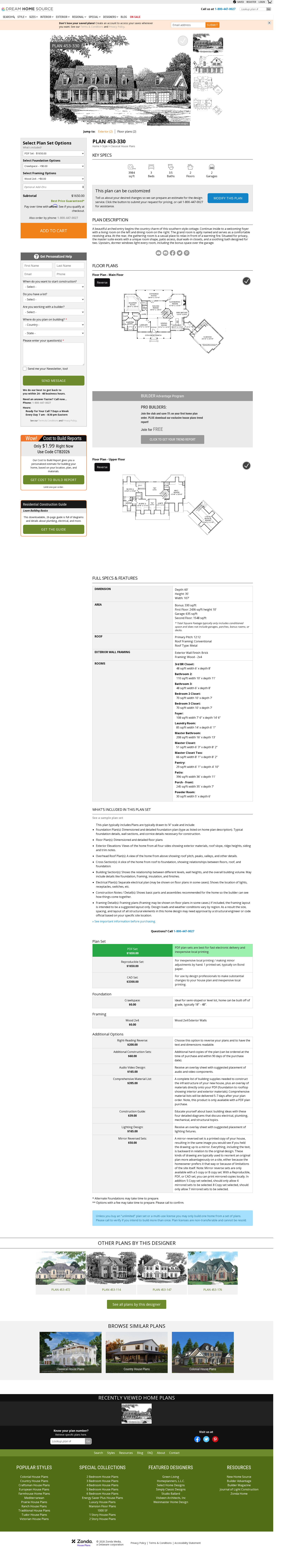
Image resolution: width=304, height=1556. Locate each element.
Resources (126, 1453)
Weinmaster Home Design (170, 1502)
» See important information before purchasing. (124, 921)
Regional (78, 17)
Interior (46, 17)
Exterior (62, 17)
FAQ (150, 1453)
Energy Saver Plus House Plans (102, 1498)
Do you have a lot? (35, 294)
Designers (110, 17)
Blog (124, 17)
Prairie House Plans (34, 1502)
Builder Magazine (239, 1485)
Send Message (54, 380)
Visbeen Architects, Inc (171, 1498)
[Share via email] (158, 253)
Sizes (32, 17)
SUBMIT (212, 25)
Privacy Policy (116, 26)
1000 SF (102, 1510)
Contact (174, 1453)
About (161, 1453)
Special (94, 17)
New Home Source (239, 1477)
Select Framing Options (39, 173)
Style (21, 17)
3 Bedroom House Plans (102, 1481)
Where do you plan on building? (45, 319)
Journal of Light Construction (239, 1489)
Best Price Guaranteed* (67, 201)
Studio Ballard (171, 1494)
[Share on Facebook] (172, 253)
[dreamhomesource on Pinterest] (215, 1439)
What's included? (32, 147)
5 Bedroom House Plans (102, 1489)
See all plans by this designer (137, 1304)
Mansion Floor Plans (102, 1506)
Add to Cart (53, 230)
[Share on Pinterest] (186, 253)
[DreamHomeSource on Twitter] (206, 1439)
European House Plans (34, 1489)
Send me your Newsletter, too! (48, 369)
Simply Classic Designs (171, 1489)
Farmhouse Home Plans (34, 1494)
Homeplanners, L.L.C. (171, 1481)
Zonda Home (239, 1494)
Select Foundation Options (41, 160)
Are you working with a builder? (44, 307)
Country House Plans (34, 1481)
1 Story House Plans (102, 1515)
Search (98, 1453)
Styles (111, 1453)
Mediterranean (34, 1498)
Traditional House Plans (34, 1510)
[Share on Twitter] (179, 253)
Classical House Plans (122, 146)
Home (95, 146)
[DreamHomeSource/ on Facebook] (197, 1439)
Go (268, 9)
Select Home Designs (171, 1485)
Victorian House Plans (34, 1519)
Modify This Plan (228, 198)
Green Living (170, 1477)
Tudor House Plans (34, 1515)
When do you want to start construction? (50, 281)
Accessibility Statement (188, 1543)
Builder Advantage (239, 1481)
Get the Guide (53, 529)
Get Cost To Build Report (54, 480)
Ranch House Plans (34, 1506)
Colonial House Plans (34, 1477)
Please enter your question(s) (43, 340)
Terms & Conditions (91, 26)
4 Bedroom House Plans (102, 1485)
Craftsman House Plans (34, 1485)
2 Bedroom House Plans (102, 1477)
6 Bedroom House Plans (102, 1494)
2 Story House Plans (102, 1519)
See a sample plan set (107, 818)
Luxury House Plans (102, 1502)
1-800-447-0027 (67, 218)
